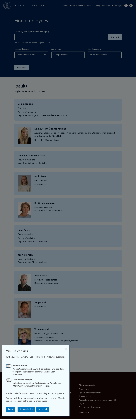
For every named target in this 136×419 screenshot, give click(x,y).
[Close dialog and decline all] (66, 348)
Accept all (43, 409)
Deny (10, 409)
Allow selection (26, 409)
